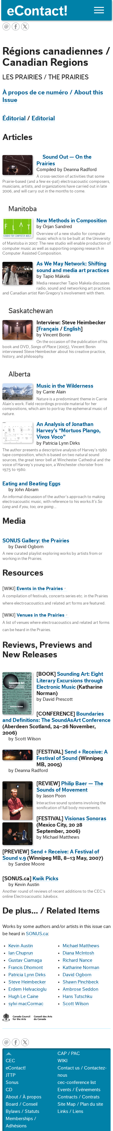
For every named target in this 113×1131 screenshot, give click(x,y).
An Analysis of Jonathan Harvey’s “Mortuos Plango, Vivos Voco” (68, 431)
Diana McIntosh (78, 953)
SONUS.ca (37, 933)
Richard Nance (77, 960)
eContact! (16, 1068)
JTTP (10, 1075)
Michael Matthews (81, 945)
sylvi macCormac (25, 1003)
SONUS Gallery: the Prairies (35, 540)
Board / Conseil (21, 1104)
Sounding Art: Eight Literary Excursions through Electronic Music (69, 680)
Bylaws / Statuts (22, 1111)
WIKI (62, 1060)
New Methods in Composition (71, 220)
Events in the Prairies (40, 588)
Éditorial (14, 118)
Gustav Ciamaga (25, 960)
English (72, 329)
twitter (25, 1042)
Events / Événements (79, 1089)
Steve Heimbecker (27, 982)
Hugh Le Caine (23, 996)
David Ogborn (77, 974)
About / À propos (23, 1096)
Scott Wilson (76, 1003)
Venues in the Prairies (40, 615)
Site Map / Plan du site (80, 1104)
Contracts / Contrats (78, 1096)
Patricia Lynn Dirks (27, 974)
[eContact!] (56, 10)
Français (48, 329)
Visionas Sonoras (85, 818)
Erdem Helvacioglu (27, 989)
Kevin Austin (20, 945)
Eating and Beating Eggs (31, 483)
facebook (16, 1042)
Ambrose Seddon (80, 989)
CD (9, 1089)
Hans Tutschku (77, 996)
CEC (10, 1060)
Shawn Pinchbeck (81, 982)
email (6, 1042)
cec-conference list (77, 1082)
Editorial (43, 118)
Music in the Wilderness (64, 386)
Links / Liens (70, 1111)
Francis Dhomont (25, 967)
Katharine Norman (81, 967)
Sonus (12, 1082)
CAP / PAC (69, 1053)
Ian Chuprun (20, 953)
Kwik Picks (45, 878)
